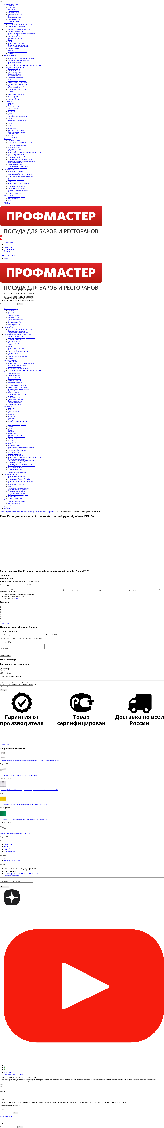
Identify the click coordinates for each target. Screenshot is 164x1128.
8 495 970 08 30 (22, 873)
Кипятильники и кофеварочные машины (21, 142)
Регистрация (11, 255)
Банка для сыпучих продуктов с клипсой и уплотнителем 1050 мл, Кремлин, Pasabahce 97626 (30, 760)
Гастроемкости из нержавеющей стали (20, 24)
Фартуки (10, 200)
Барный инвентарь (10, 55)
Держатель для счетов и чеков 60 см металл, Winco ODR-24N (20, 775)
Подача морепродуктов (15, 96)
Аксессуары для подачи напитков (18, 60)
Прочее (10, 178)
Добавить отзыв (5, 623)
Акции (6, 202)
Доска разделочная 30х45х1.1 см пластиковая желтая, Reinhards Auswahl (23, 804)
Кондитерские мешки (15, 48)
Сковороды (11, 9)
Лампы (10, 125)
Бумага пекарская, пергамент (17, 188)
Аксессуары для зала (14, 62)
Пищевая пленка (13, 192)
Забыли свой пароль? (7, 1116)
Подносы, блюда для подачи (17, 86)
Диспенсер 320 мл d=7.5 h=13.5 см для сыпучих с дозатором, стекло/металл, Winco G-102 (29, 790)
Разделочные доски (14, 19)
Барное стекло (12, 57)
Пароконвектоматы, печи (16, 130)
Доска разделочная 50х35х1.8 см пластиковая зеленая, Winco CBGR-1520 (23, 819)
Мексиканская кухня (14, 76)
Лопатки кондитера (14, 36)
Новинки (7, 203)
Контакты (7, 251)
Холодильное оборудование (17, 120)
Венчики (10, 41)
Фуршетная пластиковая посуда (18, 166)
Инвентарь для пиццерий (16, 43)
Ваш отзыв (4, 648)
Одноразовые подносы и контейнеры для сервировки (25, 152)
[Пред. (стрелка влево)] (1, 1084)
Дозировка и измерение (15, 16)
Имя (1, 652)
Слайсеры (11, 115)
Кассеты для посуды (14, 149)
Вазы (9, 79)
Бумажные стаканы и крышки (17, 185)
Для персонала (8, 195)
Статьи (6, 849)
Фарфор (10, 91)
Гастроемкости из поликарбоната (18, 28)
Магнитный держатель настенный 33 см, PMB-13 (16, 833)
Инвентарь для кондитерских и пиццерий (17, 29)
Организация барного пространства (19, 64)
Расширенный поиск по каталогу (14, 1074)
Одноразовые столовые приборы (18, 183)
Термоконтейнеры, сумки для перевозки (21, 156)
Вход (15, 1113)
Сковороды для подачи (15, 99)
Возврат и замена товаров (12, 860)
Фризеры (10, 118)
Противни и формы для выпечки (18, 45)
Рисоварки (11, 113)
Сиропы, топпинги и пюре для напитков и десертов (24, 65)
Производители (9, 848)
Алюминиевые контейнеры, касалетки (20, 176)
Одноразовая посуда (10, 169)
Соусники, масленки (14, 72)
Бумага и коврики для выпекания (18, 46)
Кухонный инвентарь (11, 4)
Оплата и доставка (10, 249)
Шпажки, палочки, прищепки (17, 168)
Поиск (20, 304)
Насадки (10, 50)
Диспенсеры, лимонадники (16, 154)
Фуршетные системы (14, 157)
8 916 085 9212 (11, 873)
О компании (8, 247)
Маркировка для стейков (16, 180)
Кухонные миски (13, 11)
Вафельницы (12, 122)
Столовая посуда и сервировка (14, 67)
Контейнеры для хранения (16, 26)
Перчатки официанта (14, 198)
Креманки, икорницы (15, 70)
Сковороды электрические (16, 132)
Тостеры (10, 135)
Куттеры (10, 123)
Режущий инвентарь (14, 21)
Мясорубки (11, 110)
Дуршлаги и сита (13, 12)
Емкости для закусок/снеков (17, 81)
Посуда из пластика (14, 87)
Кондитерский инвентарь (16, 31)
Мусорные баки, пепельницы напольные (21, 159)
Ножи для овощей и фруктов (45, 512)
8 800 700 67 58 (33, 873)
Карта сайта (7, 1072)
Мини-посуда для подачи (16, 94)
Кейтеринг (7, 139)
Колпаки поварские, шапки (16, 197)
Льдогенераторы (13, 108)
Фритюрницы (12, 137)
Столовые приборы (14, 69)
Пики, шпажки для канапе (16, 171)
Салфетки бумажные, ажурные (18, 190)
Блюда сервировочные (15, 164)
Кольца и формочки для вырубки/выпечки (21, 33)
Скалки (10, 40)
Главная (2, 512)
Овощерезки (12, 128)
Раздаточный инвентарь (15, 14)
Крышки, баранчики (14, 98)
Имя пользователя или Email (10, 1105)
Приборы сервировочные (16, 151)
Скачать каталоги (9, 851)
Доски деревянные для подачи (17, 82)
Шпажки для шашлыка (15, 193)
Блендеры (11, 103)
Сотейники (11, 7)
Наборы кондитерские (15, 38)
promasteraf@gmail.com (11, 875)
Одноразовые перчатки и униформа (19, 173)
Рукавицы (11, 53)
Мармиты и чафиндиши (15, 144)
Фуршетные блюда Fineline (16, 186)
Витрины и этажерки (14, 140)
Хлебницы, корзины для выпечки (18, 84)
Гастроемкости (8, 23)
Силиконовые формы (14, 35)
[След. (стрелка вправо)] (2, 1084)
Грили (10, 105)
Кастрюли (11, 6)
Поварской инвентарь (15, 17)
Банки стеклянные (14, 93)
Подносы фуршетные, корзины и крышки (21, 161)
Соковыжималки (13, 134)
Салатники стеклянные (15, 77)
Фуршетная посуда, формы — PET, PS (20, 174)
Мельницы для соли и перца (17, 89)
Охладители (11, 111)
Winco (16, 598)
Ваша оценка (4, 642)
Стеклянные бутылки (14, 74)
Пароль (3, 1109)
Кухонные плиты (13, 106)
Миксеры (11, 127)
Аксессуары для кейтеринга (17, 145)
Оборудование (8, 101)
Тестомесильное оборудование (17, 116)
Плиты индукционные (15, 163)
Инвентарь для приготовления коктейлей (21, 58)
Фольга (10, 181)
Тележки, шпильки (14, 147)
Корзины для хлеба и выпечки (17, 52)
